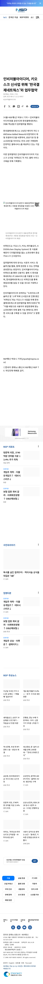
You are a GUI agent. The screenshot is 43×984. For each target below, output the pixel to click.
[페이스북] (4, 106)
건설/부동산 (8, 883)
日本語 (17, 963)
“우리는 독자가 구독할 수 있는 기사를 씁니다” (21, 3)
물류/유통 (21, 883)
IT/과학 (34, 878)
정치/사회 (34, 889)
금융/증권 (21, 878)
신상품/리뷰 (34, 894)
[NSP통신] (21, 10)
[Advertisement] (21, 182)
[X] (9, 106)
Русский (28, 963)
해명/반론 (8, 900)
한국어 (5, 963)
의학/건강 (8, 889)
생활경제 (21, 889)
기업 (8, 878)
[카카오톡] (14, 106)
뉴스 (5, 17)
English (11, 963)
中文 (22, 963)
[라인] (18, 106)
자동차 (34, 883)
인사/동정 (21, 894)
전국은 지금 (13, 17)
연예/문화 (8, 894)
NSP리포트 (24, 17)
